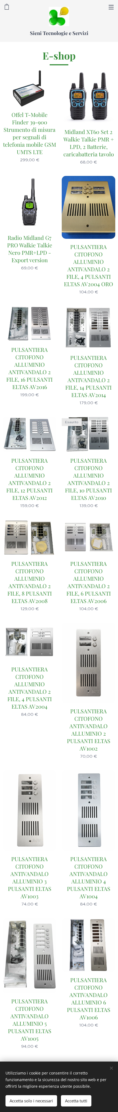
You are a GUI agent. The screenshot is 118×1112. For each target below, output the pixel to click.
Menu (111, 6)
